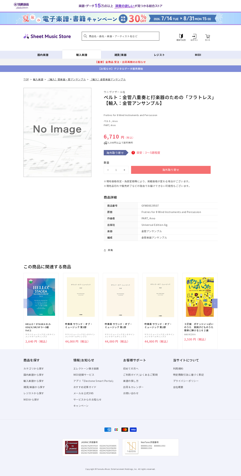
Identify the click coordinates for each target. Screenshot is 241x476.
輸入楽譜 (81, 55)
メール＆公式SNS (83, 393)
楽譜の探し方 (131, 381)
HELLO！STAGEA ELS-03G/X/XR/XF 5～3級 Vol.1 (38, 327)
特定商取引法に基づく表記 (188, 374)
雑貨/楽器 (121, 55)
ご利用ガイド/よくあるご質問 (140, 374)
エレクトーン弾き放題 (86, 368)
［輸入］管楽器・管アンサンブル (66, 79)
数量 (106, 162)
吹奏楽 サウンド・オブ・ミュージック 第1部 (118, 325)
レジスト (159, 55)
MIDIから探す (31, 399)
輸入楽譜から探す (33, 381)
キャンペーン (81, 405)
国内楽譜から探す (33, 374)
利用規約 (178, 368)
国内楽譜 (42, 55)
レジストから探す (33, 393)
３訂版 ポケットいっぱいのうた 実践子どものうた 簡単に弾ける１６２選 (200, 327)
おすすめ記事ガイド (85, 387)
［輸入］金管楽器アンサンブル (108, 79)
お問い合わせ (131, 393)
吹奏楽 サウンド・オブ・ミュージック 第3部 (78, 325)
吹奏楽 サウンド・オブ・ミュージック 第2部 (158, 325)
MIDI (198, 55)
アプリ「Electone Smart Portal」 (94, 381)
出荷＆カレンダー (133, 387)
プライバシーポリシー (186, 381)
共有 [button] (110, 250)
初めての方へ (131, 368)
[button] (120, 36)
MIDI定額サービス (83, 374)
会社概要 (178, 387)
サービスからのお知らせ (87, 399)
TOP (26, 79)
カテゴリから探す (33, 368)
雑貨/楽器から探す (34, 387)
